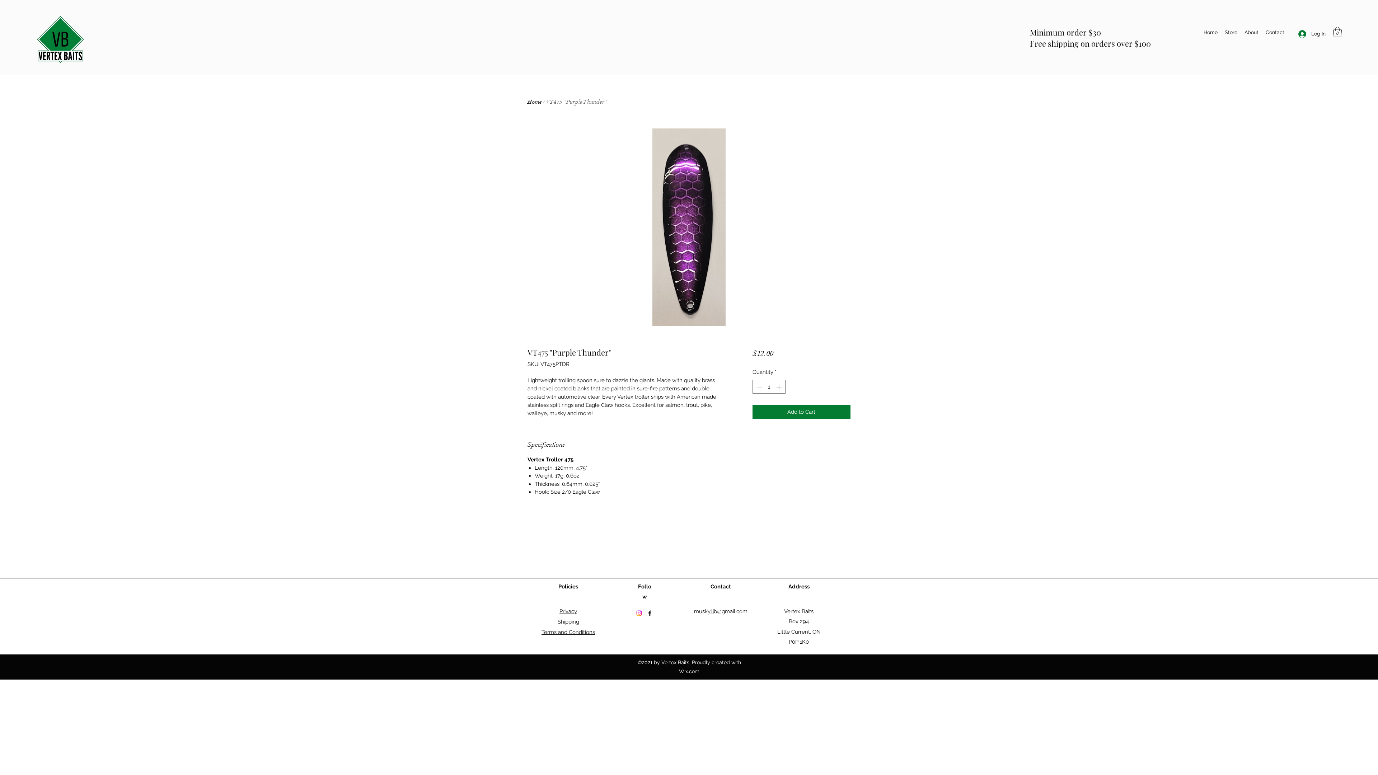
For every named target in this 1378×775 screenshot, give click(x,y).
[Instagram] (639, 613)
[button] (1337, 32)
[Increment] (779, 387)
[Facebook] (649, 613)
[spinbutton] (769, 387)
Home (535, 101)
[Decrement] (758, 387)
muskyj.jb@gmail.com (720, 611)
